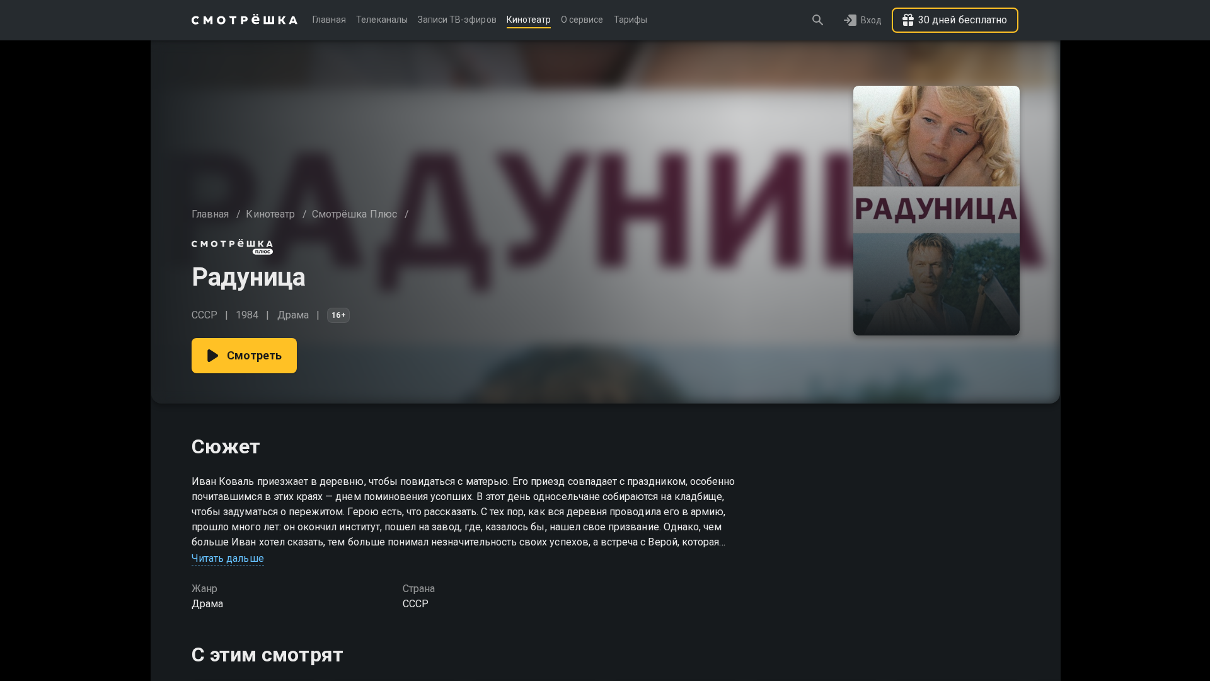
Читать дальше (228, 558)
